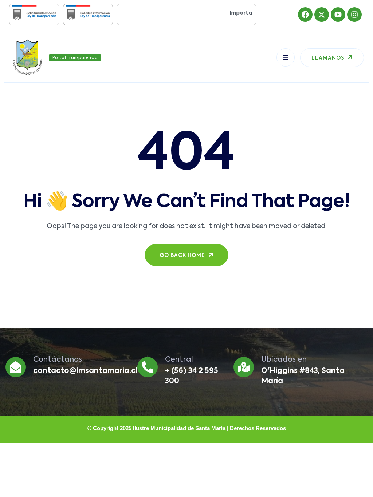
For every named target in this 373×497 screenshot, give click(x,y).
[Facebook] (305, 14)
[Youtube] (338, 14)
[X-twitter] (321, 14)
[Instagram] (354, 14)
